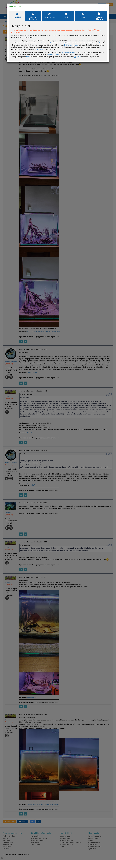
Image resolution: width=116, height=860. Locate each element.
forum (31, 43)
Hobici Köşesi (54, 54)
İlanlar (78, 57)
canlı (73, 43)
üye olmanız (41, 49)
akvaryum (80, 43)
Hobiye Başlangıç (69, 52)
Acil (29, 57)
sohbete (98, 43)
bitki (62, 43)
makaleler (39, 43)
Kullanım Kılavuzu (71, 45)
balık (56, 43)
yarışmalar (48, 43)
